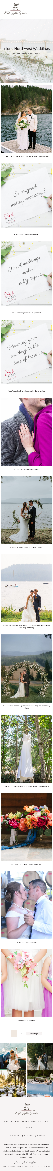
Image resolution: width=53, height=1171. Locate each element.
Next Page (34, 1034)
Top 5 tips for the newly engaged (26, 469)
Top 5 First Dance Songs (26, 942)
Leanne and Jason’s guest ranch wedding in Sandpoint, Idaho (26, 707)
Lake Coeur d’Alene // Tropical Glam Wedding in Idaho (26, 156)
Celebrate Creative (42, 1167)
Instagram (14, 1136)
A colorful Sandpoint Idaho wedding (26, 864)
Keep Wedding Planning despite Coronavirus (26, 391)
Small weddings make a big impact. (26, 313)
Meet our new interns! (26, 1020)
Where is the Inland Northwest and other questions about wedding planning (26, 626)
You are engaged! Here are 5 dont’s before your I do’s (26, 786)
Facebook (28, 1136)
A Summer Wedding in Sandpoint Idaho (26, 547)
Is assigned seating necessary (26, 234)
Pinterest (41, 1136)
